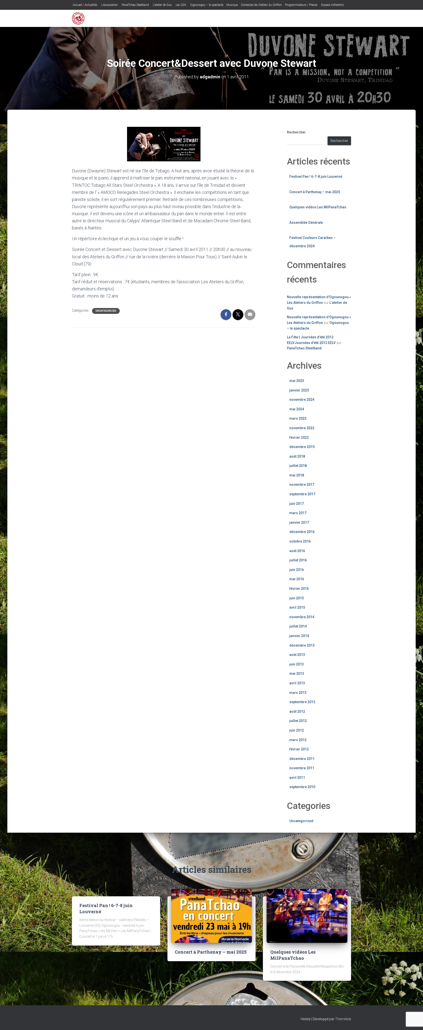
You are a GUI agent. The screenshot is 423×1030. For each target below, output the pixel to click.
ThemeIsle (343, 1019)
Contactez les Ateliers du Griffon (261, 5)
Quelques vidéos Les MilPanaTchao (317, 207)
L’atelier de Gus (162, 5)
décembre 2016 (302, 532)
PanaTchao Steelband (135, 5)
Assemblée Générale (306, 223)
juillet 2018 (298, 466)
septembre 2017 (302, 494)
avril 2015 (297, 607)
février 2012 (299, 749)
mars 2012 (297, 740)
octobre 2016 (300, 541)
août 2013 (297, 655)
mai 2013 (296, 673)
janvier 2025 (299, 390)
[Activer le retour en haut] (413, 1020)
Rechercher (296, 132)
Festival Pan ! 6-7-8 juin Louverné (315, 176)
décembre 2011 (302, 759)
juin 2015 (296, 598)
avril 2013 (297, 683)
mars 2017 (297, 513)
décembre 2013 (302, 645)
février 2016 (299, 589)
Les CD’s (180, 5)
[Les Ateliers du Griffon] (78, 18)
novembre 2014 (301, 617)
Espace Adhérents (332, 5)
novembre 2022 (301, 428)
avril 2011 (297, 778)
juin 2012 (296, 730)
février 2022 (299, 437)
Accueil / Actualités (84, 5)
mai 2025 (296, 381)
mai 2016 (296, 579)
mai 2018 (296, 475)
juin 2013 (296, 664)
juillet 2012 (298, 721)
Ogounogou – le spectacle (206, 5)
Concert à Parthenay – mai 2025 (314, 192)
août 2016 (297, 551)
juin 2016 (296, 570)
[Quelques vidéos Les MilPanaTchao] (307, 915)
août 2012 (297, 711)
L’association (109, 5)
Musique (232, 5)
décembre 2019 (302, 447)
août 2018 (297, 456)
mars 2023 (297, 418)
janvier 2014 (299, 636)
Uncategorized (105, 310)
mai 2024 (296, 409)
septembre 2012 (302, 702)
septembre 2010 (302, 787)
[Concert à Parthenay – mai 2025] (211, 915)
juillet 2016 (298, 560)
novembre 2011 (301, 768)
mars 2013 (297, 693)
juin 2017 (296, 504)
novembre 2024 (301, 400)
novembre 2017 (301, 484)
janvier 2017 (299, 522)
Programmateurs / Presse (301, 5)
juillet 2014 (298, 626)
